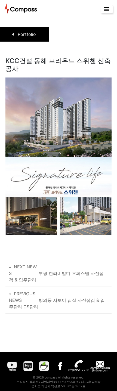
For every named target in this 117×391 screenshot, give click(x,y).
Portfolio (26, 34)
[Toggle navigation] (107, 9)
